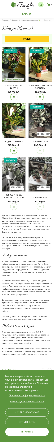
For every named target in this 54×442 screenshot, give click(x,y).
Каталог (27, 14)
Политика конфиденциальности (27, 395)
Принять (27, 431)
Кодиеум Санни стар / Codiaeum (40, 86)
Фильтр (27, 39)
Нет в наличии (40, 150)
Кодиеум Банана (14, 141)
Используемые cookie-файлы (27, 401)
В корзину (13, 97)
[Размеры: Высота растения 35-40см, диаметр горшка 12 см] (14, 120)
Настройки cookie (27, 412)
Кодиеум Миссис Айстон (14, 86)
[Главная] (22, 4)
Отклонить (27, 422)
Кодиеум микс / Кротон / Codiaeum (14, 196)
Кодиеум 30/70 (40, 141)
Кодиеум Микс (40, 198)
